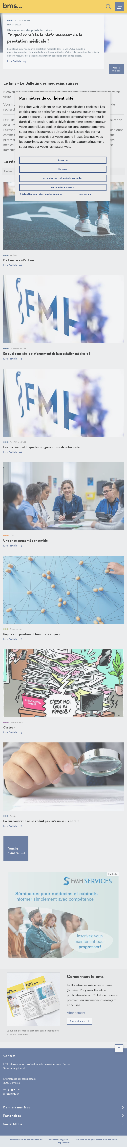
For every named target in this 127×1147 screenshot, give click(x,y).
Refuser (62, 169)
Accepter (63, 160)
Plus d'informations (62, 187)
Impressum (85, 194)
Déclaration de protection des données (41, 194)
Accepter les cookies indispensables (63, 178)
